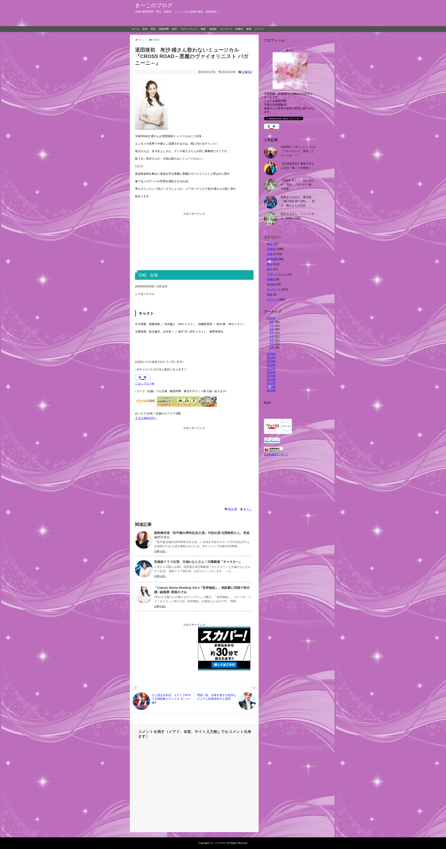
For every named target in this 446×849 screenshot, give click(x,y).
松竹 (174, 29)
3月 (272, 340)
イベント (259, 29)
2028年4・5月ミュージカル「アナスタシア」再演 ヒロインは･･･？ (298, 151)
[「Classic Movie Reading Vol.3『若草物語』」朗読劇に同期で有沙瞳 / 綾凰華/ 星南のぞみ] (143, 595)
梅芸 (203, 29)
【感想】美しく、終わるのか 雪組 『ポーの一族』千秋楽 (297, 184)
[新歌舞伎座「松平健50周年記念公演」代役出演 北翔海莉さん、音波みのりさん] (143, 540)
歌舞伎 (239, 29)
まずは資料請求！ (146, 418)
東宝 (153, 29)
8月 (272, 322)
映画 (248, 29)
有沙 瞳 (232, 509)
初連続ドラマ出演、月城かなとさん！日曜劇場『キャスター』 (198, 562)
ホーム (135, 29)
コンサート (226, 29)
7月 (272, 325)
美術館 (213, 29)
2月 (272, 343)
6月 (272, 329)
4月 (272, 336)
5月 (272, 332)
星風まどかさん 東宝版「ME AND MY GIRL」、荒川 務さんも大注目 (298, 201)
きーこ (247, 509)
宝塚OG (247, 72)
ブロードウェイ (189, 29)
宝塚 (144, 29)
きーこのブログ (154, 5)
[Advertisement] (194, 240)
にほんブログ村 (145, 383)
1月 (272, 347)
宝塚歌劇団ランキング (276, 454)
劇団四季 (164, 29)
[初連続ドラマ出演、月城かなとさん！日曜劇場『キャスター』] (143, 569)
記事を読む (160, 551)
